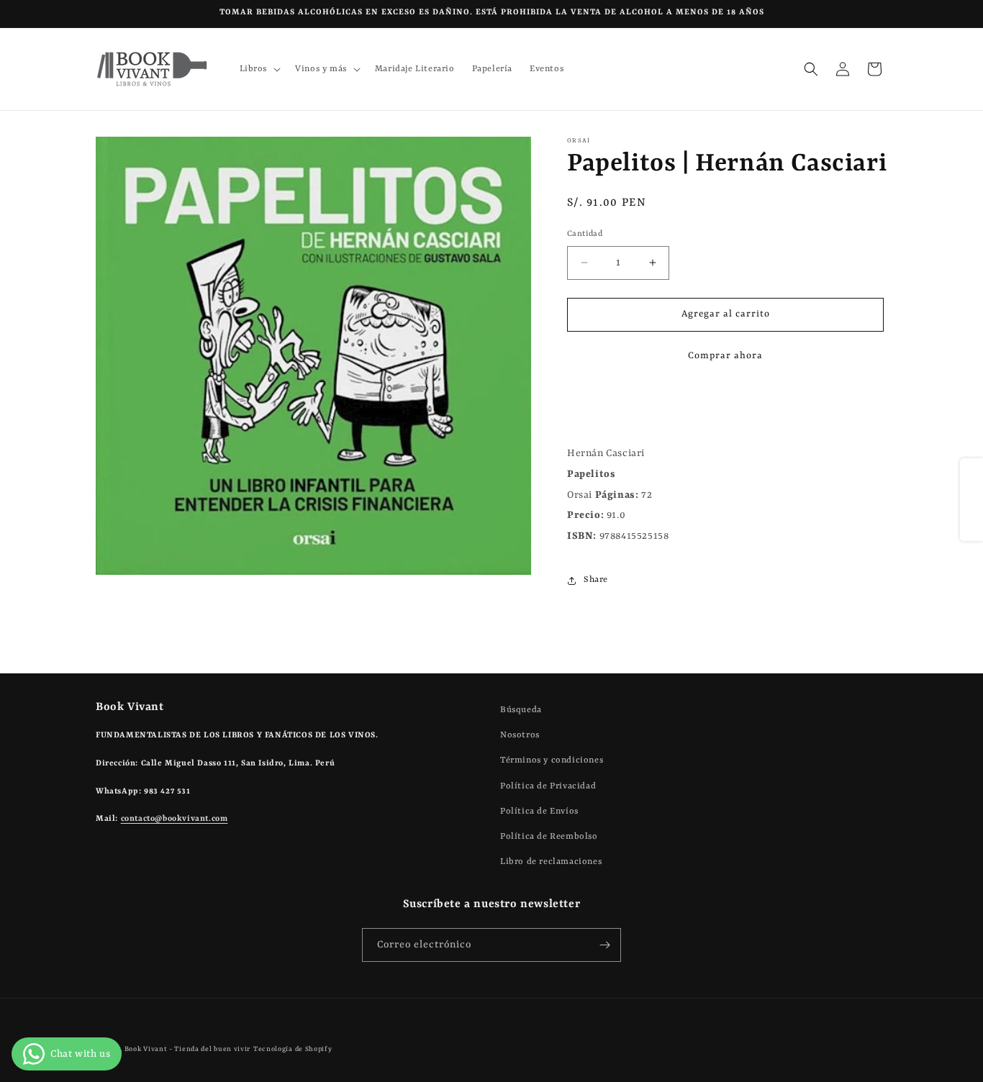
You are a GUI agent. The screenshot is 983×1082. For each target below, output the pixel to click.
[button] (259, 69)
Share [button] (596, 580)
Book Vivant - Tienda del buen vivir (187, 1049)
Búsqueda (521, 710)
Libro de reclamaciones (551, 862)
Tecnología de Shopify (292, 1049)
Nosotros (520, 735)
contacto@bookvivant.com (174, 819)
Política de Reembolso (549, 837)
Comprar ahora (725, 355)
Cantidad (584, 234)
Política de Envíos (539, 811)
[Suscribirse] (604, 945)
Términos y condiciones (551, 760)
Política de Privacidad (548, 786)
